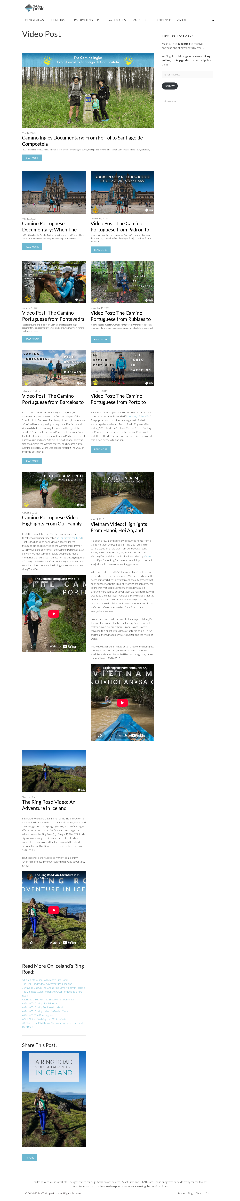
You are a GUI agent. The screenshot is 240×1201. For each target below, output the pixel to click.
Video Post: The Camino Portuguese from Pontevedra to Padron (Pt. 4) (53, 319)
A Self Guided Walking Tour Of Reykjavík (44, 1019)
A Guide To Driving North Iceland (40, 1003)
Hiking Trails (59, 19)
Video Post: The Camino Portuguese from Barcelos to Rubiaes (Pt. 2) (53, 402)
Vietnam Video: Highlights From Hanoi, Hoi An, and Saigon (119, 530)
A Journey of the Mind (138, 416)
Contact (210, 1193)
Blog (190, 1193)
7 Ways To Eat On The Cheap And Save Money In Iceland (53, 987)
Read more (33, 158)
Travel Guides (116, 19)
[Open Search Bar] (213, 20)
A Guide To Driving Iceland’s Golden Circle (45, 1011)
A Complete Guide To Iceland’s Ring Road (45, 979)
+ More (29, 1157)
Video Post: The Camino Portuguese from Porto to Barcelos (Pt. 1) (118, 402)
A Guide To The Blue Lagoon (37, 1015)
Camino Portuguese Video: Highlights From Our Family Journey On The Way (52, 523)
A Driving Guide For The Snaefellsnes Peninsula (48, 999)
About (181, 19)
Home (181, 1193)
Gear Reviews (34, 19)
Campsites (139, 19)
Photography (161, 19)
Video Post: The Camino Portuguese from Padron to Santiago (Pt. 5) (120, 229)
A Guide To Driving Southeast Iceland (42, 1007)
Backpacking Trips (87, 19)
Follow (170, 86)
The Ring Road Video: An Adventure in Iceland (47, 983)
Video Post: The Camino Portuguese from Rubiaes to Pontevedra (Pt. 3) (121, 319)
